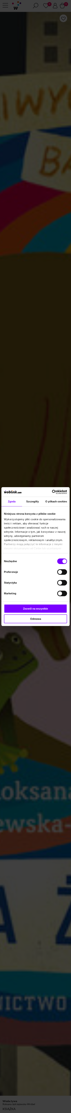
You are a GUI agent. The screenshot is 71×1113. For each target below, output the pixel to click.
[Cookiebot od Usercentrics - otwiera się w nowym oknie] (52, 492)
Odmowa (35, 618)
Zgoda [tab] (12, 501)
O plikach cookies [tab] (56, 501)
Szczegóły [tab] (32, 501)
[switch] (62, 572)
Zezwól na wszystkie (35, 608)
